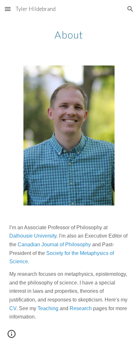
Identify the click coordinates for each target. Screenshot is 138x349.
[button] (7, 9)
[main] (69, 33)
